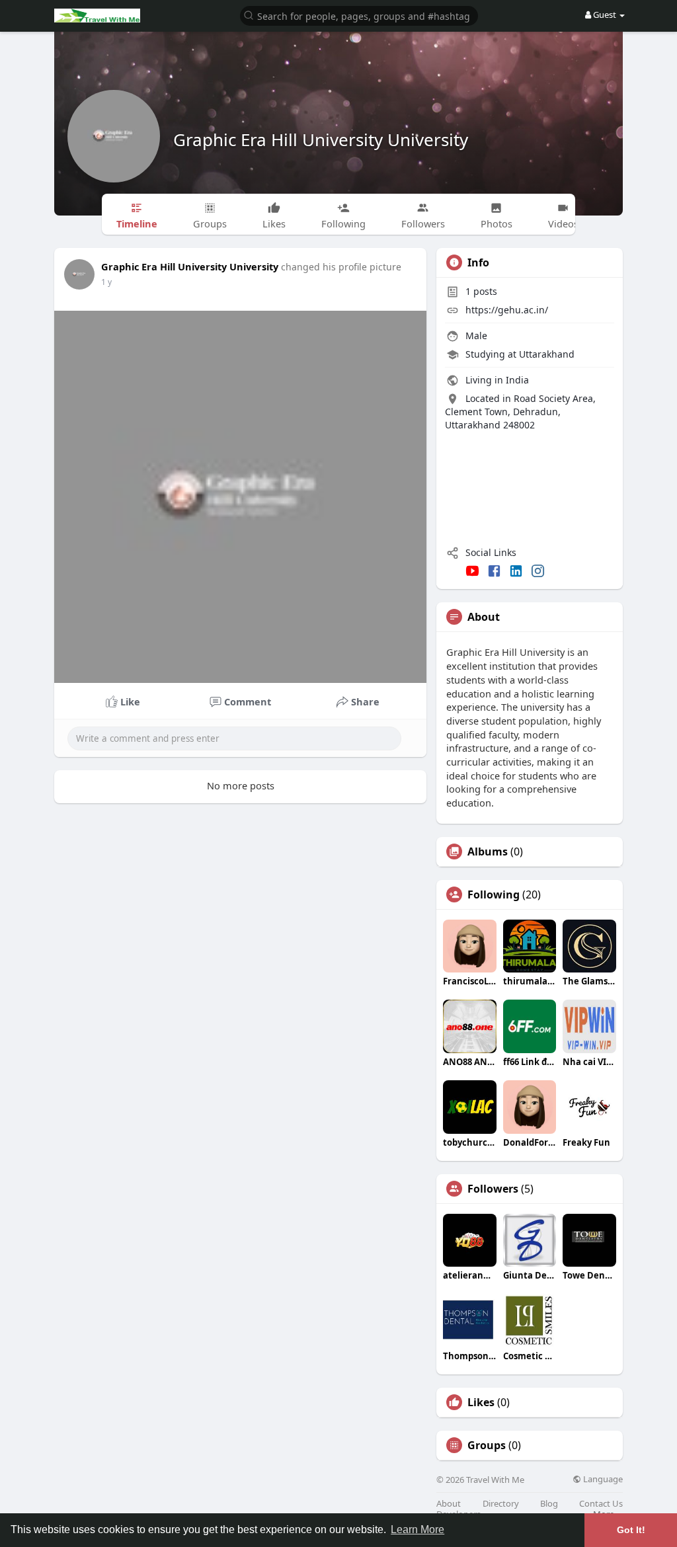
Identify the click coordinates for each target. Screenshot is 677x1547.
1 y (106, 282)
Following (493, 894)
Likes (481, 1402)
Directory (501, 1503)
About (448, 1503)
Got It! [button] (631, 1530)
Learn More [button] (417, 1529)
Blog (549, 1503)
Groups (486, 1445)
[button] (359, 15)
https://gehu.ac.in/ (506, 309)
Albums (487, 851)
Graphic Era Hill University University (320, 139)
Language (602, 1479)
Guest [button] (604, 14)
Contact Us (601, 1503)
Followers (492, 1188)
